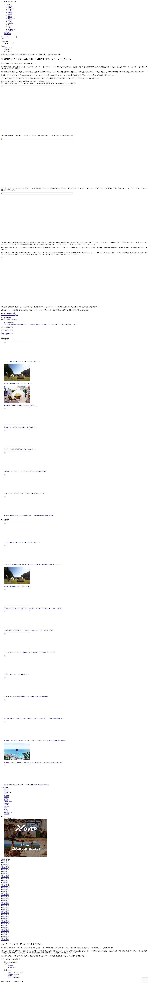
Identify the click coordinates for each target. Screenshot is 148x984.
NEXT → (9, 334)
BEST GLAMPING (13, 974)
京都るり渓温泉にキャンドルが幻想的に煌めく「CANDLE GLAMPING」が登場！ (29, 515)
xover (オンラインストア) (15, 972)
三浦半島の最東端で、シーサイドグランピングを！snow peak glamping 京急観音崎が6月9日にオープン (35, 740)
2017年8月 (4, 913)
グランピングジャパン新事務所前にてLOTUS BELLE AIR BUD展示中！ (26, 696)
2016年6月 (4, 925)
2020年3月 (4, 878)
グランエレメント (44, 324)
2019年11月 (4, 886)
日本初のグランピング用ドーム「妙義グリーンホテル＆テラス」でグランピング (28, 630)
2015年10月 (4, 936)
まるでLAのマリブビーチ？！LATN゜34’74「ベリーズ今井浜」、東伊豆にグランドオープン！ (33, 762)
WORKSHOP (11, 29)
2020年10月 (4, 875)
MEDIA (10, 20)
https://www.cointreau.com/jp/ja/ (9, 315)
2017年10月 (4, 909)
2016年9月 (4, 923)
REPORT (10, 23)
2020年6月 (4, 877)
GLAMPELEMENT (33, 324)
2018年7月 (4, 904)
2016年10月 (4, 922)
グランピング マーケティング (59, 324)
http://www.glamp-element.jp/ (9, 319)
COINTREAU (8, 324)
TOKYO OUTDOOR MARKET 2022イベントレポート (20, 405)
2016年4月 (4, 929)
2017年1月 (4, 920)
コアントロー (73, 324)
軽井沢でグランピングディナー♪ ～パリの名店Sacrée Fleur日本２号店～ (26, 784)
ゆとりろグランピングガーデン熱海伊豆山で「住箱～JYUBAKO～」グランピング (29, 652)
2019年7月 (4, 889)
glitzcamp (10, 12)
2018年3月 (4, 905)
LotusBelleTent (12, 18)
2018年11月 (4, 898)
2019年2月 (4, 895)
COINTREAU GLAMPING (20, 324)
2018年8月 (4, 902)
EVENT (10, 10)
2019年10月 (4, 887)
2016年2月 (4, 932)
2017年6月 (4, 914)
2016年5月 (4, 927)
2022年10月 (4, 864)
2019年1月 (4, 896)
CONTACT (7, 34)
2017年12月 (4, 907)
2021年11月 (4, 866)
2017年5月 (4, 916)
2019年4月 (4, 893)
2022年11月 (4, 862)
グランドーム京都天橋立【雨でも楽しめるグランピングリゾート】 (24, 493)
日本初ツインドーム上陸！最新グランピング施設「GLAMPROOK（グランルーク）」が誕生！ (33, 608)
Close (2, 38)
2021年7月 (4, 869)
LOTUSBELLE (12, 976)
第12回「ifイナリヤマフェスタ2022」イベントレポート (21, 427)
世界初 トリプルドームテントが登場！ (16, 674)
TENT (9, 26)
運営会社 (7, 49)
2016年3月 (4, 931)
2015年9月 (4, 938)
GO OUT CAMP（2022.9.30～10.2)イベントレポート (20, 449)
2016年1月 (4, 934)
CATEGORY (8, 4)
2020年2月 (4, 880)
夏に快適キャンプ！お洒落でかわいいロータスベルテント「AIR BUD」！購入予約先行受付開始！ (34, 718)
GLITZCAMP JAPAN (14, 977)
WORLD (10, 31)
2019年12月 (4, 884)
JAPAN (10, 17)
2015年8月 (4, 940)
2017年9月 (4, 911)
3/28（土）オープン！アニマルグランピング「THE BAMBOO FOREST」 (26, 471)
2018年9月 (4, 900)
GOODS (10, 14)
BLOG (9, 7)
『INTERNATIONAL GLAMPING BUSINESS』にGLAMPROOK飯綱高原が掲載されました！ (32, 564)
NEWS (9, 21)
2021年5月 (4, 871)
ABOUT (6, 32)
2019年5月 (4, 891)
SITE (9, 24)
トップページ (8, 47)
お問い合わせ (8, 51)
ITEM (9, 15)
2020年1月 (4, 882)
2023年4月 (4, 860)
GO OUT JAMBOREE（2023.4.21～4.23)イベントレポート (21, 361)
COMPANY (11, 9)
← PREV (3, 334)
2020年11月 (4, 873)
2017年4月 (4, 918)
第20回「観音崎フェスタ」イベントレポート (18, 383)
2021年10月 (4, 868)
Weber (9, 27)
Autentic (10, 6)
